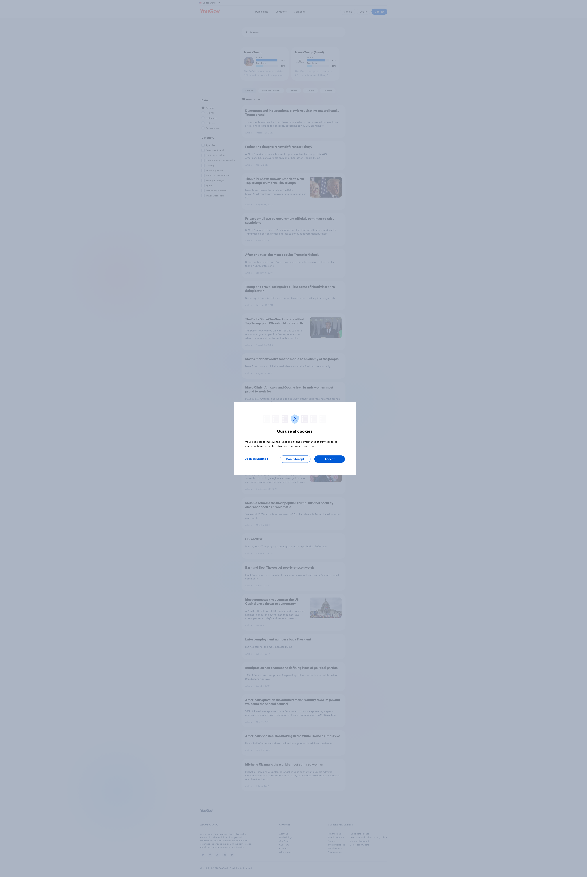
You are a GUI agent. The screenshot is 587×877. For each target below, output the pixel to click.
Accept (330, 459)
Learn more (309, 445)
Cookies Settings (256, 458)
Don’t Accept (295, 459)
